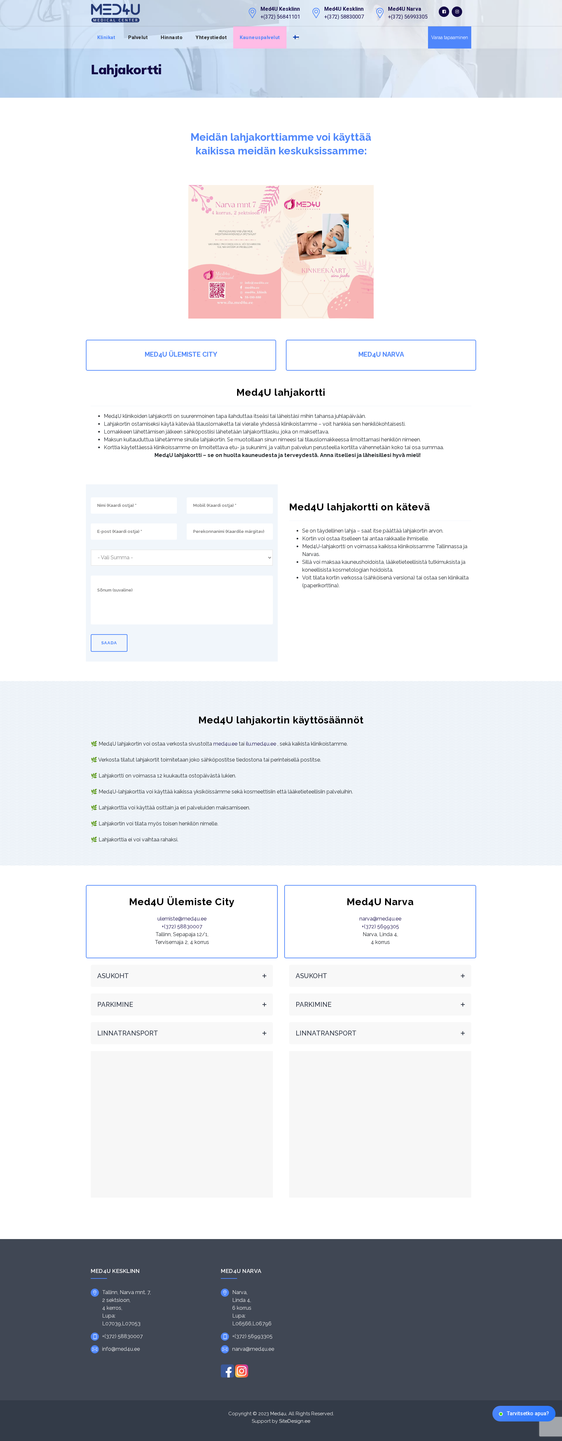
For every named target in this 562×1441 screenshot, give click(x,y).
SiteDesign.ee (294, 1421)
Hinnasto (171, 37)
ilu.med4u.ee (261, 744)
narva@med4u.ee (380, 919)
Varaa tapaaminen (449, 37)
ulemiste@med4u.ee (182, 919)
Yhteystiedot (211, 37)
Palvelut (138, 37)
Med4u (278, 1414)
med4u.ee (225, 744)
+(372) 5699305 (380, 926)
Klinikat (106, 37)
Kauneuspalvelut (260, 37)
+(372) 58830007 (182, 926)
